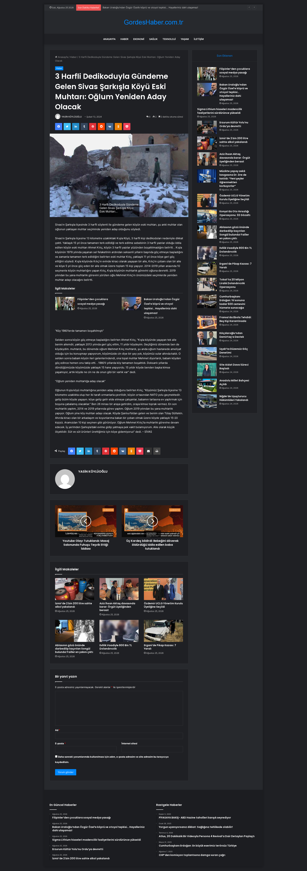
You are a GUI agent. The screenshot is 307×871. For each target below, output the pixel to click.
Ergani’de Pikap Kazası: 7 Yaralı (160, 646)
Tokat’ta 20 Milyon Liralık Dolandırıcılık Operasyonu (232, 283)
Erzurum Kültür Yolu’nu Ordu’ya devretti (233, 124)
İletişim (199, 39)
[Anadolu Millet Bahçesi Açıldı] (207, 385)
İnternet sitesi (129, 743)
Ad (57, 730)
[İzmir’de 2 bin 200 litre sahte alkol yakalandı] (74, 589)
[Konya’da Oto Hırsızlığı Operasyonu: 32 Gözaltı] (207, 216)
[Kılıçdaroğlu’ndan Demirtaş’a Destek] (207, 338)
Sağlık (153, 39)
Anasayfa (109, 39)
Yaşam (185, 39)
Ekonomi (138, 39)
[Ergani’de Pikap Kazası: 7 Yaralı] (163, 631)
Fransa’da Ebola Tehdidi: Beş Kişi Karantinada (235, 319)
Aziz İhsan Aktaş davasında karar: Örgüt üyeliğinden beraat (117, 607)
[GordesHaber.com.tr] (153, 22)
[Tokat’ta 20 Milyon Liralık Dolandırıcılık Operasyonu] (207, 284)
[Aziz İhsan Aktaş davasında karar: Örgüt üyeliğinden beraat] (119, 589)
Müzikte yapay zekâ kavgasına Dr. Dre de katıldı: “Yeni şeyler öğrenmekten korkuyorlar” (232, 178)
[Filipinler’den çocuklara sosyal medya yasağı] (65, 303)
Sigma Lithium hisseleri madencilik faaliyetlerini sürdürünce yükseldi (140, 7)
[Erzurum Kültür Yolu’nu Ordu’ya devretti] (207, 127)
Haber (124, 39)
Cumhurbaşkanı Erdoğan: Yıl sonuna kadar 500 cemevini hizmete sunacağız (232, 302)
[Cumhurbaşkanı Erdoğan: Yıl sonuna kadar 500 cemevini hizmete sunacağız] (207, 301)
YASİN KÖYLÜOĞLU (71, 116)
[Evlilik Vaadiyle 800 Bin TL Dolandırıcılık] (119, 631)
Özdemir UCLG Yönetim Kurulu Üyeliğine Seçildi (163, 605)
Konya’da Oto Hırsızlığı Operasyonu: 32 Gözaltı (234, 213)
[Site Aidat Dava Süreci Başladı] (207, 369)
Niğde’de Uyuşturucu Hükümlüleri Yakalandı (233, 398)
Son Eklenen (225, 55)
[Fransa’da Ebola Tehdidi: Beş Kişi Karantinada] (207, 322)
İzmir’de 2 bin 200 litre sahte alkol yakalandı (73, 605)
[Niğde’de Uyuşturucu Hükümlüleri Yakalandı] (207, 401)
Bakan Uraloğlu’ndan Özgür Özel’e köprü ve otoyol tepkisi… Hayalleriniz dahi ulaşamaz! (233, 92)
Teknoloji (169, 39)
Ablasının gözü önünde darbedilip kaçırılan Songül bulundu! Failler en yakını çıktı (74, 648)
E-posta (60, 743)
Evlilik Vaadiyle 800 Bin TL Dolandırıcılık (115, 646)
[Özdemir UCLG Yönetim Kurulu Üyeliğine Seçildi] (163, 589)
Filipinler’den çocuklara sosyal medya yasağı (234, 70)
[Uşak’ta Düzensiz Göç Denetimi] (207, 353)
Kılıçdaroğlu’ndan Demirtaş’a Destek (231, 335)
